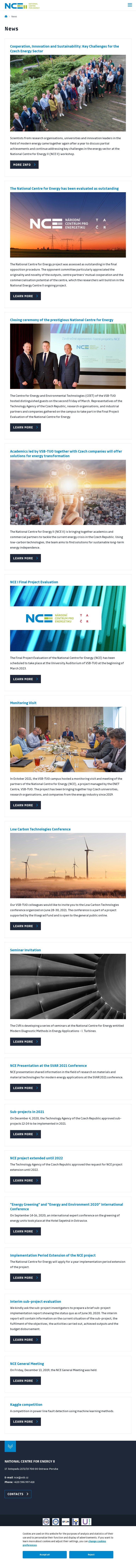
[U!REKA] (86, 1521)
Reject (91, 1554)
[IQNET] (55, 1521)
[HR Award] (75, 1521)
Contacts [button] (15, 1494)
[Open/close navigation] (129, 4)
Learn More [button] (23, 296)
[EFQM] (65, 1521)
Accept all (45, 1554)
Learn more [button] (23, 1231)
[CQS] (46, 1521)
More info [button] (22, 164)
